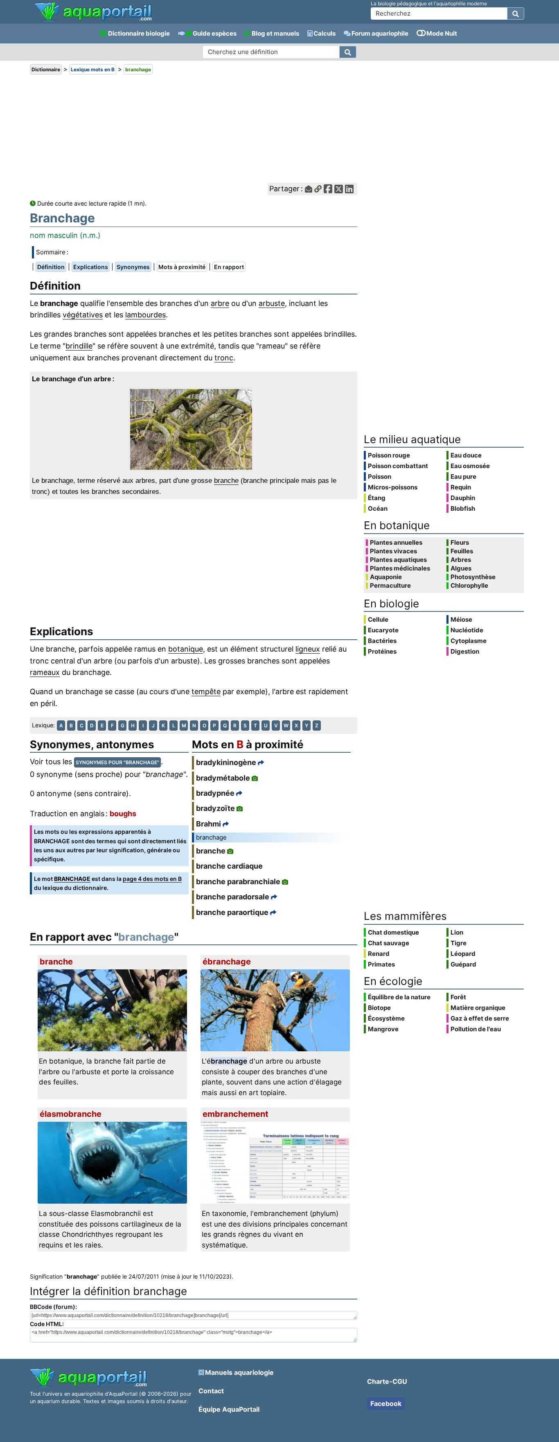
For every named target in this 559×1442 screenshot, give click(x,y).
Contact (211, 1391)
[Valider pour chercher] (515, 13)
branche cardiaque (229, 866)
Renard (379, 954)
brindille (78, 346)
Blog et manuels (275, 33)
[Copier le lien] (318, 189)
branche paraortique (232, 912)
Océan (378, 508)
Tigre (459, 943)
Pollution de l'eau (476, 1029)
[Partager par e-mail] (308, 189)
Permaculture (390, 585)
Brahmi (208, 823)
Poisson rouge (389, 455)
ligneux (307, 649)
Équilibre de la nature (399, 997)
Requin (461, 487)
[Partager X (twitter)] (338, 189)
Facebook (385, 1403)
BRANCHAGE (72, 878)
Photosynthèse (473, 577)
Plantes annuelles (396, 542)
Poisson (379, 476)
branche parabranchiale (238, 881)
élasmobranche (70, 1114)
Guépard (463, 964)
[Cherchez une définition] (347, 52)
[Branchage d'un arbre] (193, 429)
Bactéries (382, 641)
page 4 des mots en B (152, 878)
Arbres (461, 560)
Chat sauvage (388, 943)
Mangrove (383, 1029)
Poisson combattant (398, 466)
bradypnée (215, 793)
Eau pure (463, 476)
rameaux (45, 672)
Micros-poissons (392, 487)
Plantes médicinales (400, 568)
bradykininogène (226, 762)
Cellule (378, 619)
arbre (220, 303)
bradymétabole (223, 778)
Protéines (382, 651)
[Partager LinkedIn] (349, 189)
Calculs (324, 33)
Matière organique (478, 1008)
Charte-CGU (387, 1381)
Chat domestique (393, 932)
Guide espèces (215, 33)
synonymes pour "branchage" (117, 762)
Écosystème (386, 1018)
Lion (457, 932)
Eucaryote (383, 630)
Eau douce (466, 455)
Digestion (465, 651)
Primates (381, 964)
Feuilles (462, 551)
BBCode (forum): (53, 1306)
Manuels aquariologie (239, 1372)
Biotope (379, 1008)
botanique (185, 649)
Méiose (461, 619)
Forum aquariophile (380, 33)
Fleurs (460, 542)
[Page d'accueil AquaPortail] (93, 20)
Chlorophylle (469, 585)
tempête (206, 691)
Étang (376, 498)
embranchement (235, 1114)
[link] (93, 12)
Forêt (458, 997)
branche (226, 480)
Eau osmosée (470, 466)
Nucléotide (467, 630)
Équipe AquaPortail (228, 1409)
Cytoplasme (469, 641)
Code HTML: (47, 1323)
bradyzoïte (215, 808)
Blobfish (463, 508)
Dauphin (463, 498)
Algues (461, 568)
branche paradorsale (232, 896)
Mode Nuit (441, 33)
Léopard (463, 954)
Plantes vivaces (393, 551)
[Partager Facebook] (328, 189)
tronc (223, 357)
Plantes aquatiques (398, 560)
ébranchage (227, 962)
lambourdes (145, 314)
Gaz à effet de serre (480, 1018)
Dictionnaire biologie (139, 33)
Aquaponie (386, 577)
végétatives (83, 314)
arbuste (272, 303)
